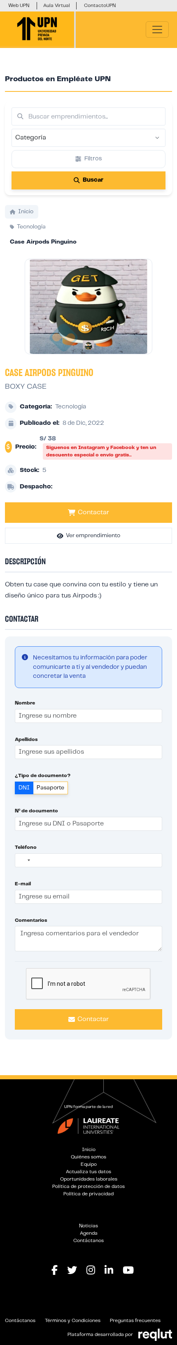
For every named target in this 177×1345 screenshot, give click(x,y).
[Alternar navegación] (157, 29)
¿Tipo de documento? (42, 775)
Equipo (89, 1164)
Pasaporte (50, 788)
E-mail (23, 884)
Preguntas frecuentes (135, 1320)
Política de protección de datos (88, 1186)
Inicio (88, 1149)
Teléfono (26, 847)
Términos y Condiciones (72, 1320)
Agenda (89, 1233)
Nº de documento (36, 811)
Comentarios (31, 920)
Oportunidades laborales (88, 1179)
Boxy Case (26, 386)
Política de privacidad (88, 1194)
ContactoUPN (100, 5)
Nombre (25, 703)
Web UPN (18, 5)
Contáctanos (88, 1240)
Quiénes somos (88, 1157)
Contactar (93, 512)
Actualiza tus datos (88, 1171)
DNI (24, 788)
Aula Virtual (56, 5)
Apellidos (26, 739)
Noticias (88, 1226)
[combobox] (24, 860)
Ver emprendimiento (93, 535)
